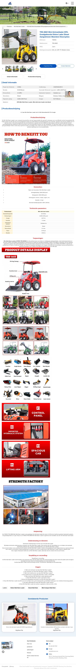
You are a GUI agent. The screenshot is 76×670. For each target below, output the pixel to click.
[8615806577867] (3, 652)
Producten (9, 26)
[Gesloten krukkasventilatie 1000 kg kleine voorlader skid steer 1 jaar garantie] (56, 614)
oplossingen (30, 649)
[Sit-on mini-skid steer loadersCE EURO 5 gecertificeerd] (19, 614)
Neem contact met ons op (33, 656)
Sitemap (12, 666)
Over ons (29, 643)
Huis (3, 26)
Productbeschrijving (34, 76)
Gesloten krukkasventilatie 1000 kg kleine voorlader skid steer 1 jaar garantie (57, 627)
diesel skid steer (33, 588)
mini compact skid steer (49, 588)
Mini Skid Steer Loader (19, 26)
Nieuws (29, 652)
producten (29, 646)
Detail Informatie (12, 76)
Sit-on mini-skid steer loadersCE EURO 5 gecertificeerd (19, 627)
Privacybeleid (5, 666)
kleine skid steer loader (17, 588)
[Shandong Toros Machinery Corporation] (10, 3)
